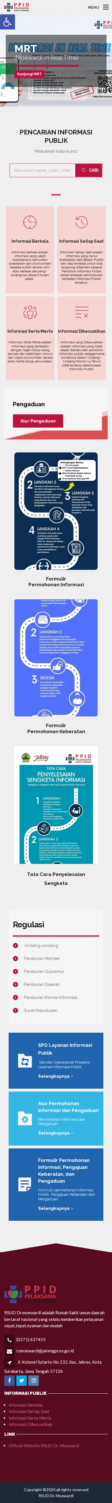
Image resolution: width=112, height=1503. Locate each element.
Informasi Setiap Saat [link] (29, 1411)
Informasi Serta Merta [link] (30, 1417)
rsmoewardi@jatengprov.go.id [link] (45, 1350)
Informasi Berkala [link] (26, 1404)
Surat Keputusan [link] (40, 1010)
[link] (7, 21)
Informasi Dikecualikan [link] (30, 1424)
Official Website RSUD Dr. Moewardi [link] (44, 1445)
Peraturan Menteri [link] (42, 958)
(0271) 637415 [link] (31, 1339)
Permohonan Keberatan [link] (56, 731)
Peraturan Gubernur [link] (44, 971)
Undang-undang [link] (41, 945)
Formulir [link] (56, 579)
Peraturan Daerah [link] (42, 984)
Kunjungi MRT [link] (29, 74)
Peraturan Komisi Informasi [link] (50, 997)
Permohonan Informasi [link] (56, 584)
